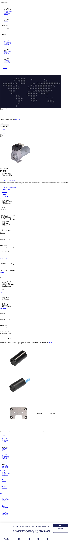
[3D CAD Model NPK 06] (1, 256)
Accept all (60, 525)
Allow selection (60, 528)
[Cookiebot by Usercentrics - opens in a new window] (6, 539)
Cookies (3, 519)
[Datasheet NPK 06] (1, 238)
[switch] (29, 539)
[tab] (35, 189)
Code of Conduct (5, 518)
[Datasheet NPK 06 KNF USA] (1, 244)
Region (1, 109)
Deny (60, 531)
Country (1, 113)
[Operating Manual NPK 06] (1, 250)
